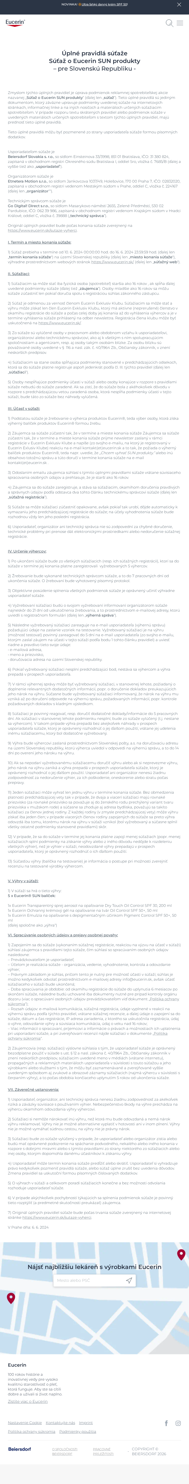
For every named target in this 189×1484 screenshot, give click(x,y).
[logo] (15, 23)
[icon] (129, 1281)
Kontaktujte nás (60, 1422)
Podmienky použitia (77, 1431)
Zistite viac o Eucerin (28, 1401)
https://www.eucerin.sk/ (112, 262)
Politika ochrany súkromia (31, 1431)
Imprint (86, 1422)
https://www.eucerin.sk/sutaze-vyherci (42, 230)
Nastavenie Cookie (25, 1422)
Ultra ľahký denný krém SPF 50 (104, 4)
